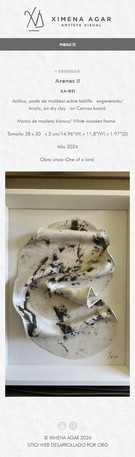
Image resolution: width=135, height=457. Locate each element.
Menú (66, 45)
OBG (102, 445)
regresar (68, 71)
